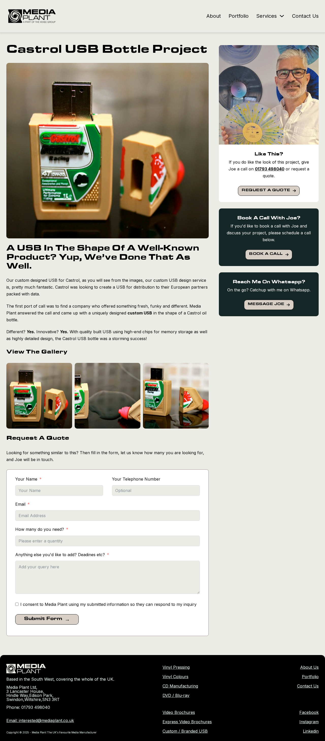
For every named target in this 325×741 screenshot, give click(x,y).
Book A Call (266, 254)
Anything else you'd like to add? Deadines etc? (60, 554)
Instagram (309, 721)
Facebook (309, 712)
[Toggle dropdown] (281, 16)
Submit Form (43, 619)
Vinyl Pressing (176, 667)
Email (20, 504)
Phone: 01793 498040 (28, 707)
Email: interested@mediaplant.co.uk (40, 720)
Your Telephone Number (136, 479)
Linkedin (311, 731)
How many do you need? (39, 529)
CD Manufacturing (180, 686)
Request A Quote (266, 190)
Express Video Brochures (187, 721)
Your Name (26, 479)
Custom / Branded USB (185, 731)
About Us (309, 667)
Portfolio (239, 16)
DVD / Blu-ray (175, 695)
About (213, 16)
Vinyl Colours (175, 676)
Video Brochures (178, 712)
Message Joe (266, 304)
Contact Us (305, 16)
